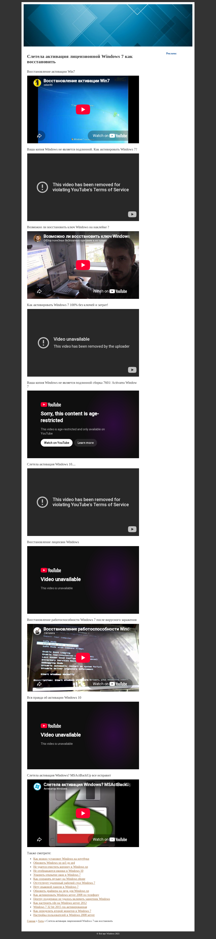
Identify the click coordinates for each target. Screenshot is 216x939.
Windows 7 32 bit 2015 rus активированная (60, 907)
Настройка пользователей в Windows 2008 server (64, 915)
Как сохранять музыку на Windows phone (59, 878)
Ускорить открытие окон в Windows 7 (57, 874)
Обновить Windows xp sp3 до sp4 (54, 862)
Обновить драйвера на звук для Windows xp (61, 891)
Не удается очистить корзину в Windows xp (60, 866)
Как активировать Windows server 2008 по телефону (66, 895)
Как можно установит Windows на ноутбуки (61, 858)
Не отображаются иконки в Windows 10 (58, 870)
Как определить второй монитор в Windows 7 (62, 911)
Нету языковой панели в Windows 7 (55, 886)
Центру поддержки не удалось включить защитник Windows (71, 899)
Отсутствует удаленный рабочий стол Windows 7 (64, 882)
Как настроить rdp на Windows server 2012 (60, 903)
